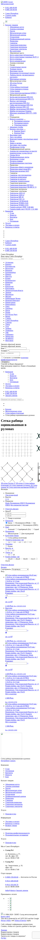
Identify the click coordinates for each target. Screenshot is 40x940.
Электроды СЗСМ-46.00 (19, 201)
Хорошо (4, 930)
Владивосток (10, 266)
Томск (7, 324)
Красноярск (9, 288)
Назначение (9, 531)
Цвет (7, 527)
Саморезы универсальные (19, 181)
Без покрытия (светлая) (19, 505)
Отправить (5, 362)
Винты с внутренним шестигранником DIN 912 (19, 102)
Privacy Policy (6, 920)
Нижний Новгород (12, 300)
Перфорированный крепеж (15, 796)
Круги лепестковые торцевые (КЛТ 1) (24, 57)
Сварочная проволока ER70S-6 (21, 185)
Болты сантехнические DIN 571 (22, 99)
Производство (10, 814)
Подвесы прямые (16, 161)
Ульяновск (9, 330)
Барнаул (8, 264)
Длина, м (8, 552)
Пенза (7, 310)
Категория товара (12, 536)
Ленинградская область (14, 290)
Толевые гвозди (16, 69)
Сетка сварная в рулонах (19, 89)
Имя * (3, 348)
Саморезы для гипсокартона (20, 175)
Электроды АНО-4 (17, 195)
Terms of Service (20, 920)
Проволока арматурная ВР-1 (20, 169)
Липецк (8, 292)
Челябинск (9, 338)
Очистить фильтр (11, 509)
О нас (12, 213)
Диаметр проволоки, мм (14, 540)
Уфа (6, 332)
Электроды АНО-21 (17, 193)
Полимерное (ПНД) (17, 503)
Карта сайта (5, 916)
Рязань (7, 316)
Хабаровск (9, 334)
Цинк (7, 503)
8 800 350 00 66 (11, 10)
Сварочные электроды (13, 806)
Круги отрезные (16, 59)
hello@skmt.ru (10, 890)
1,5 (6, 499)
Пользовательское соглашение (16, 835)
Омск (7, 306)
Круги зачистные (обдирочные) (22, 55)
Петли (12, 141)
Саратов (8, 322)
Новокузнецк (10, 302)
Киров (7, 284)
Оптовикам (14, 221)
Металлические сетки (13, 790)
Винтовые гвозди (16, 71)
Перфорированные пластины (21, 163)
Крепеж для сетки (16, 129)
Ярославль (9, 340)
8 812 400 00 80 (11, 8)
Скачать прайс (10, 15)
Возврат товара (11, 825)
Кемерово (9, 282)
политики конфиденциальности (14, 359)
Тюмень (8, 328)
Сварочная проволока (13, 802)
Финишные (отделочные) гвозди (22, 73)
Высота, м (9, 548)
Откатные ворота (20, 125)
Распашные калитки (22, 121)
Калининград (10, 280)
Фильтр (4, 567)
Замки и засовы (16, 143)
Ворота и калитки (16, 119)
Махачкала (9, 294)
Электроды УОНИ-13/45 (19, 203)
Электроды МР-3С (17, 197)
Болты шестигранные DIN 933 (21, 97)
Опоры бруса (15, 155)
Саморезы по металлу (18, 179)
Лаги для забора (16, 137)
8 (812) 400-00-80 (11, 881)
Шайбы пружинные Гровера (20, 111)
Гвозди (8, 788)
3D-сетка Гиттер (16, 83)
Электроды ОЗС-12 (17, 199)
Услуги (8, 223)
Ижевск (8, 274)
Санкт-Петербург (11, 13)
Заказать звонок (11, 395)
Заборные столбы (16, 127)
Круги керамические (18, 61)
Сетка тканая (15, 91)
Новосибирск (10, 304)
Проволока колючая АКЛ (19, 171)
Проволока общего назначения (21, 167)
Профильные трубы (17, 147)
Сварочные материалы (14, 804)
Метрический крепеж (13, 792)
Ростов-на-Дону (11, 314)
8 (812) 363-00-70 (11, 885)
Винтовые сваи (15, 135)
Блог (11, 219)
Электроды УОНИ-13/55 (19, 205)
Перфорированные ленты (19, 157)
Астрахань (9, 262)
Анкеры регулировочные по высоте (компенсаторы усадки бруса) (23, 152)
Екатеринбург (10, 272)
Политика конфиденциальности (17, 833)
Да (2, 938)
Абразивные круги (12, 784)
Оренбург (9, 308)
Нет (4, 938)
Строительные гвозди (18, 67)
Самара (8, 318)
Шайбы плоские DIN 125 (19, 107)
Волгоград (9, 268)
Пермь (7, 312)
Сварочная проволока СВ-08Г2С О (23, 187)
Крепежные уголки (17, 159)
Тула (7, 326)
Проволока (9, 798)
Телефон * (5, 351)
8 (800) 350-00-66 (11, 877)
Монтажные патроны (18, 79)
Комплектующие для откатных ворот (24, 139)
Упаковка (8, 544)
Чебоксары (9, 336)
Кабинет (8, 17)
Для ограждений (11, 495)
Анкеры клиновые (12, 786)
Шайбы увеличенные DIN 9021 (22, 109)
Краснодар (9, 286)
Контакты (13, 217)
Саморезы (9, 800)
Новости (13, 215)
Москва (8, 296)
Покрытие (9, 521)
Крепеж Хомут (19, 131)
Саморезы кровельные (18, 177)
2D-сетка (13, 85)
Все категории (15, 51)
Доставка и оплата (12, 225)
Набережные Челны (12, 298)
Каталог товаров (11, 25)
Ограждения (10, 794)
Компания (9, 211)
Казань (8, 278)
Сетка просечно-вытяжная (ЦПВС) (23, 93)
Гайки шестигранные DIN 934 (21, 105)
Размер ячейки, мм (12, 557)
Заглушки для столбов (18, 145)
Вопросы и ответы (12, 227)
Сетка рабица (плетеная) (19, 87)
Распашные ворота (21, 123)
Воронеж (8, 270)
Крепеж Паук (19, 133)
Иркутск (8, 276)
